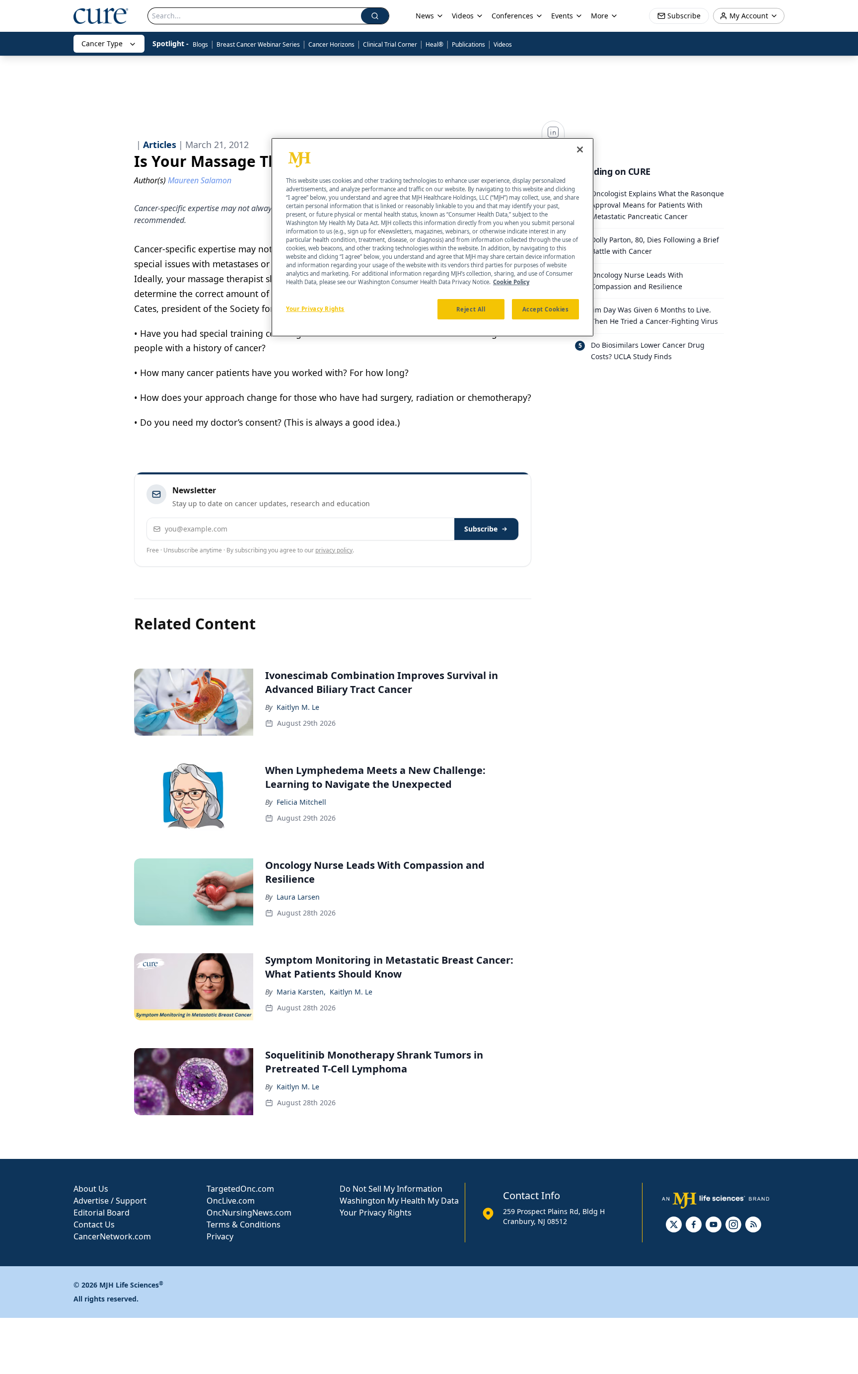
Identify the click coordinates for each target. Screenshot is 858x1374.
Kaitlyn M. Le (298, 707)
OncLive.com (231, 1200)
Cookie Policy (511, 282)
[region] (432, 237)
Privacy (220, 1236)
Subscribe (481, 529)
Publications (468, 44)
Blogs (200, 44)
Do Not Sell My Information (391, 1188)
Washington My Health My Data (399, 1200)
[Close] (580, 149)
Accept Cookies (545, 308)
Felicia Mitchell (301, 802)
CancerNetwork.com (112, 1236)
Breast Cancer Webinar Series (258, 44)
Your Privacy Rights (376, 1212)
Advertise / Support (109, 1200)
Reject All (471, 308)
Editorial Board (101, 1212)
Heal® (434, 44)
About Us (90, 1188)
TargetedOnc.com (240, 1188)
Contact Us (94, 1224)
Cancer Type (102, 43)
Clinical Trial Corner (390, 44)
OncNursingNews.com (249, 1212)
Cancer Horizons (331, 44)
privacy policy (334, 550)
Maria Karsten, (301, 991)
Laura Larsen (298, 897)
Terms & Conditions (244, 1224)
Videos (503, 44)
